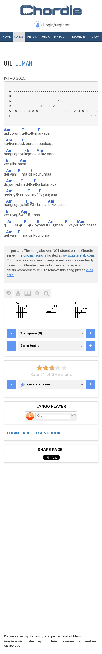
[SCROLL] (27, 293)
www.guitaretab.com (78, 255)
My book (60, 36)
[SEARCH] (46, 293)
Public (45, 36)
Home (7, 36)
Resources (78, 36)
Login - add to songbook (33, 433)
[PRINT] (37, 293)
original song (33, 255)
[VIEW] (8, 293)
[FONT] (18, 293)
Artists (32, 36)
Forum (94, 36)
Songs (18, 36)
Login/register (56, 25)
